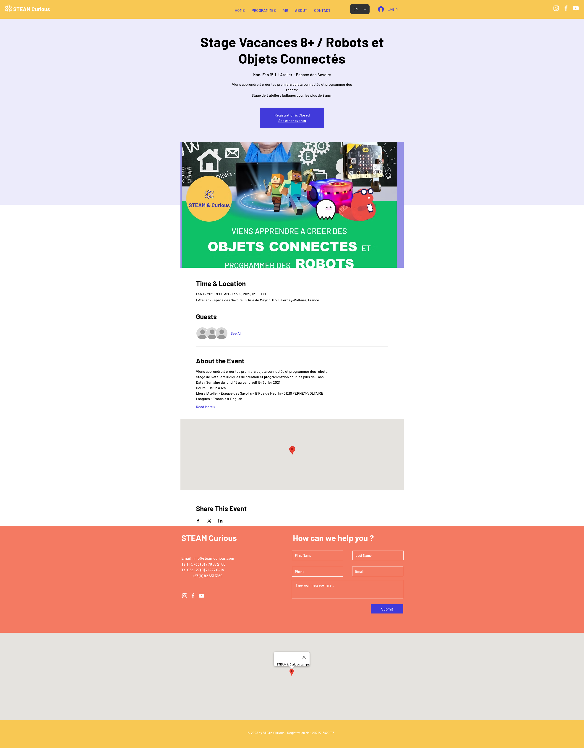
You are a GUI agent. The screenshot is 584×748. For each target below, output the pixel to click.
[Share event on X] (209, 521)
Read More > (205, 406)
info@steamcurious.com (213, 558)
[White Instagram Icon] (556, 8)
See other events (292, 120)
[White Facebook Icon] (566, 8)
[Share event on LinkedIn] (220, 521)
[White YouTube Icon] (575, 8)
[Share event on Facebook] (198, 521)
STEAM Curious (31, 9)
